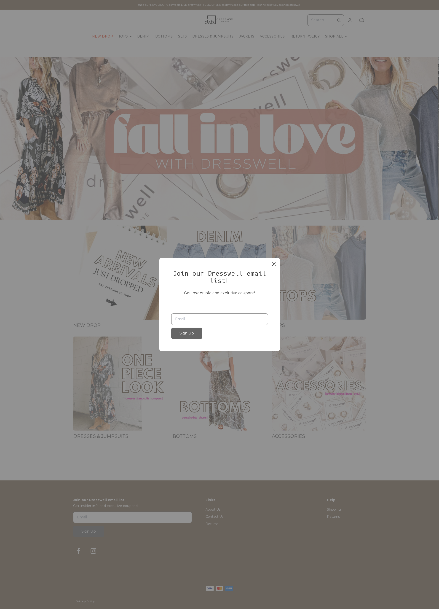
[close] (274, 264)
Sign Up (186, 333)
